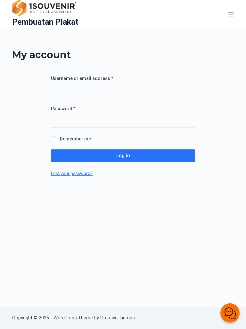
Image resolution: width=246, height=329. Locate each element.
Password (73, 108)
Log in (123, 155)
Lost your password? (72, 173)
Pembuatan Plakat (45, 22)
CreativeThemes (117, 318)
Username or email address (92, 78)
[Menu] (231, 14)
